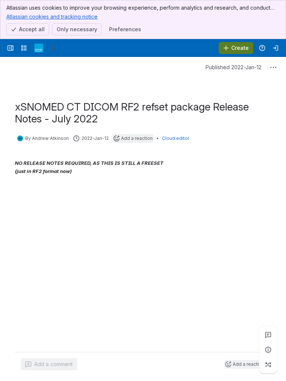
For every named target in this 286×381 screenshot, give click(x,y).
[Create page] (268, 365)
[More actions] (273, 67)
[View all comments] (268, 335)
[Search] (54, 48)
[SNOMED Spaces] (39, 48)
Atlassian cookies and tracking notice (52, 16)
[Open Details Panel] (268, 350)
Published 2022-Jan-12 (233, 67)
